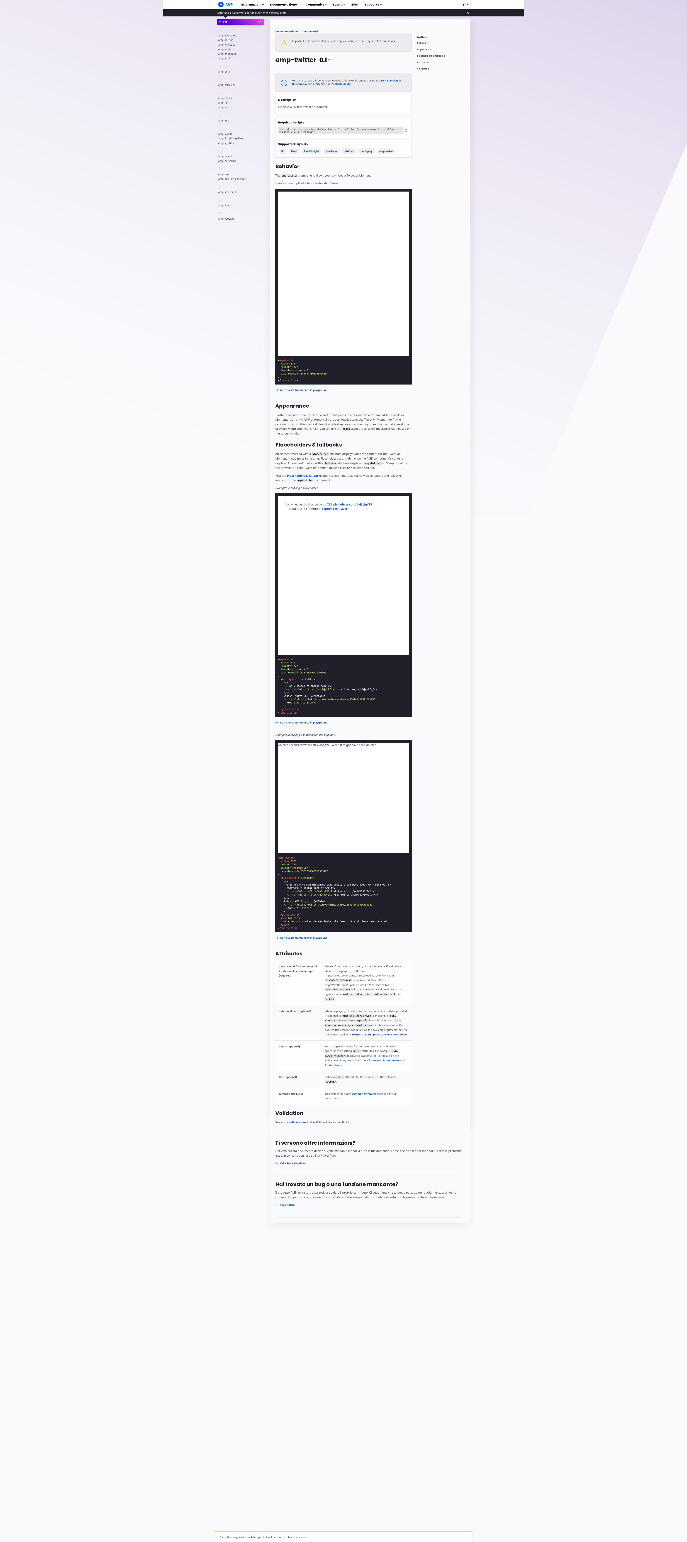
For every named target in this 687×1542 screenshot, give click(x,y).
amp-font (223, 102)
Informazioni (251, 5)
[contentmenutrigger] (441, 38)
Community (315, 5)
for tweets (375, 1060)
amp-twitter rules (293, 1122)
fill (282, 151)
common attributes (364, 1093)
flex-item (331, 151)
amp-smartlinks (227, 192)
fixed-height (311, 151)
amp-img (223, 120)
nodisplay (366, 151)
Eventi (338, 5)
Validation (423, 68)
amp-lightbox (226, 143)
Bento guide (342, 84)
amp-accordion (227, 35)
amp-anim (224, 49)
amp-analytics (226, 44)
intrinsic (349, 151)
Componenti (310, 31)
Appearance (424, 49)
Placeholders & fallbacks (431, 55)
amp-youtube (226, 218)
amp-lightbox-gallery (230, 138)
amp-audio (224, 58)
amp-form (224, 107)
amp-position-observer (232, 178)
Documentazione (283, 5)
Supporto (372, 5)
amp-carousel (226, 84)
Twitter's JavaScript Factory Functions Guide (379, 1034)
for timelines (333, 1065)
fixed (294, 151)
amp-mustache (227, 161)
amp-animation (227, 53)
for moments (391, 1060)
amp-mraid (225, 156)
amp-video (224, 205)
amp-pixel (224, 174)
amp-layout (225, 134)
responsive (386, 151)
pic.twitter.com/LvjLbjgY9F (352, 504)
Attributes (423, 62)
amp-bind (224, 71)
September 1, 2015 (335, 509)
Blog (354, 5)
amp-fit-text (225, 98)
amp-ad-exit (225, 40)
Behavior (422, 42)
